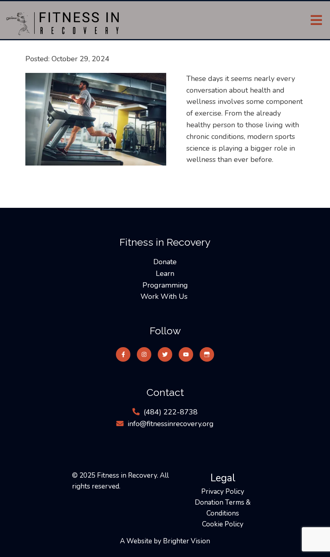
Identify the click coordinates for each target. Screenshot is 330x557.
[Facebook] (123, 354)
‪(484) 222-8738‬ (171, 412)
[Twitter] (165, 354)
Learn (165, 273)
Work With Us (165, 296)
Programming (165, 285)
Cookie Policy (222, 524)
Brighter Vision (186, 541)
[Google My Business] (207, 354)
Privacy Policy (222, 491)
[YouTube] (186, 354)
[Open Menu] (316, 20)
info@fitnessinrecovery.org (171, 424)
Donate (165, 262)
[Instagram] (144, 354)
